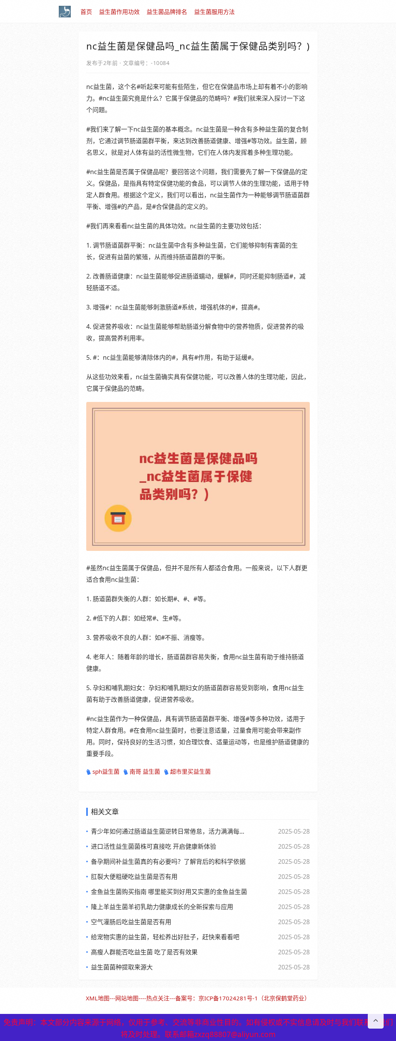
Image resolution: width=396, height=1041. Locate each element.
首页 (86, 11)
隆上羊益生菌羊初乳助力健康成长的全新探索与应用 (162, 907)
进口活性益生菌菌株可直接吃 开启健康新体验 (153, 846)
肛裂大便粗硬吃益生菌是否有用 (134, 876)
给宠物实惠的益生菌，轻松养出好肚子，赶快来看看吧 (165, 937)
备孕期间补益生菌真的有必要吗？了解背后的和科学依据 (168, 861)
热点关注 (157, 998)
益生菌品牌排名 (167, 11)
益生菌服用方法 (214, 11)
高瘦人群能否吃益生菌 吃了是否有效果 (144, 952)
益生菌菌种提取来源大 (122, 967)
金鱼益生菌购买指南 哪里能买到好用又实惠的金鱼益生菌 (169, 891)
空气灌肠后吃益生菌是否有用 (131, 922)
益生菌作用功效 (119, 11)
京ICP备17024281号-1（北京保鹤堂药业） (254, 998)
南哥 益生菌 (145, 771)
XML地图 (97, 998)
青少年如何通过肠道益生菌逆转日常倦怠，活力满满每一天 (169, 831)
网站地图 (126, 998)
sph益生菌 (105, 771)
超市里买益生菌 (190, 771)
